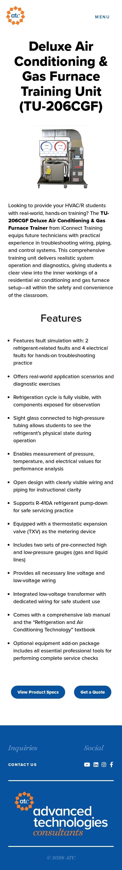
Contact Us (22, 764)
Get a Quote (93, 692)
